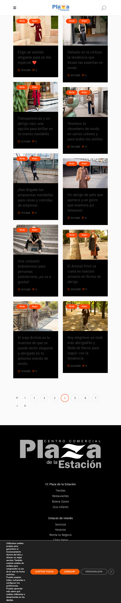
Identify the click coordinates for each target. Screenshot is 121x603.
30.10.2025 (75, 289)
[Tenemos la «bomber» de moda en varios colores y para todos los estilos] (85, 102)
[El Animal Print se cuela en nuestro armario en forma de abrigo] (85, 245)
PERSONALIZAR (94, 571)
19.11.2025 (75, 146)
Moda (22, 21)
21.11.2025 (25, 141)
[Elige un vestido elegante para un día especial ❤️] (35, 31)
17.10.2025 (25, 371)
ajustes (9, 600)
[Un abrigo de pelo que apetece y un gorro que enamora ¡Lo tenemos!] (85, 173)
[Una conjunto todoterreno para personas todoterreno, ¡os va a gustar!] (35, 240)
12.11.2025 (75, 218)
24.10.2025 (75, 366)
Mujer (35, 21)
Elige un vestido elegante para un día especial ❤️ (34, 57)
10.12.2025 (25, 70)
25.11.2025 (75, 75)
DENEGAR (69, 571)
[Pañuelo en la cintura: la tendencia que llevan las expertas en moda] (85, 31)
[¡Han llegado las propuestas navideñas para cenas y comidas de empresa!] (35, 168)
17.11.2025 (25, 213)
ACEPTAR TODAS (44, 571)
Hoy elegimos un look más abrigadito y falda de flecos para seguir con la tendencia (85, 348)
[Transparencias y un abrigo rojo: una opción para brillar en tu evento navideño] (35, 97)
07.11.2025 (25, 289)
